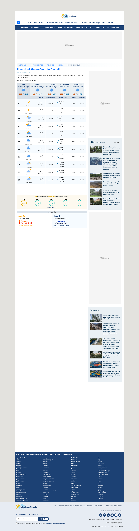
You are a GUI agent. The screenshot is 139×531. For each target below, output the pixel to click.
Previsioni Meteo (37, 65)
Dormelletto (46, 474)
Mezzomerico (74, 465)
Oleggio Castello (75, 492)
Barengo (18, 465)
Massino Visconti (75, 461)
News (35, 23)
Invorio (45, 494)
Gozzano (45, 489)
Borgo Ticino (19, 476)
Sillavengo (100, 476)
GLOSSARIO (118, 511)
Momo (72, 469)
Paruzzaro (73, 496)
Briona (18, 483)
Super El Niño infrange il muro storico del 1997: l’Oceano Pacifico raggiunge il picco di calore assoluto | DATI (112, 364)
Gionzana (73, 476)
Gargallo (45, 483)
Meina (72, 463)
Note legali (106, 519)
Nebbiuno (73, 470)
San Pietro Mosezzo (103, 474)
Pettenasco (73, 500)
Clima (61, 23)
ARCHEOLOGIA (108, 506)
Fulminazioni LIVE (97, 28)
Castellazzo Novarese (21, 498)
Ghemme (45, 487)
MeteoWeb (22, 65)
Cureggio (45, 470)
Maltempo (35, 28)
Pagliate (73, 481)
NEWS (55, 506)
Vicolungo (100, 496)
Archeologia (96, 23)
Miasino (73, 467)
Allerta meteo (49, 28)
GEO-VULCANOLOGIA (86, 506)
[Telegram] (112, 515)
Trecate (99, 489)
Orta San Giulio (75, 494)
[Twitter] (108, 515)
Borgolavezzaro (20, 478)
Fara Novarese (47, 476)
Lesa (44, 498)
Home (30, 23)
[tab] (23, 89)
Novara (60, 65)
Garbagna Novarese (48, 481)
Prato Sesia (100, 463)
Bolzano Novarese (21, 474)
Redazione (99, 519)
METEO (77, 506)
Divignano (46, 472)
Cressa (45, 469)
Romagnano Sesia (102, 467)
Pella (72, 498)
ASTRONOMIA (98, 506)
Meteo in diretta (52, 23)
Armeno (18, 461)
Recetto (100, 465)
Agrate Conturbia (20, 458)
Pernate (72, 483)
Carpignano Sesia (20, 489)
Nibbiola (73, 472)
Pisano (99, 458)
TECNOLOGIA (118, 506)
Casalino (18, 494)
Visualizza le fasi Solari (25, 225)
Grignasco (46, 492)
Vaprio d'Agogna (102, 491)
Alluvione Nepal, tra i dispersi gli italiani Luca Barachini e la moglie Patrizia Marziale (111, 175)
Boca (17, 470)
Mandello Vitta (74, 458)
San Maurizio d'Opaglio (104, 470)
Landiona (45, 496)
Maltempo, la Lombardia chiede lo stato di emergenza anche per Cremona (111, 192)
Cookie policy (118, 519)
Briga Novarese (20, 481)
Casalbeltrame (19, 491)
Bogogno (18, 472)
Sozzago (100, 481)
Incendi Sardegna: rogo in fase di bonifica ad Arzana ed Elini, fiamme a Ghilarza (111, 184)
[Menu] (18, 22)
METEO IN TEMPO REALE (66, 506)
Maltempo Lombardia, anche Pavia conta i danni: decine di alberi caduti (111, 317)
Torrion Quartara (75, 487)
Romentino (100, 469)
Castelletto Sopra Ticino (22, 500)
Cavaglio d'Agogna (48, 459)
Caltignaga (19, 485)
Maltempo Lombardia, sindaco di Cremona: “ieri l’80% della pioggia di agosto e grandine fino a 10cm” (111, 355)
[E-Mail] (119, 515)
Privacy (112, 519)
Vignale (73, 489)
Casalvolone (19, 496)
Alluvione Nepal (113, 28)
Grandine (24, 28)
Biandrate (18, 469)
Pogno (99, 459)
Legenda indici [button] (50, 207)
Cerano (45, 463)
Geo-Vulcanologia (71, 23)
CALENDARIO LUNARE (107, 511)
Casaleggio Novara (21, 492)
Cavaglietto (46, 458)
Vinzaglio (100, 498)
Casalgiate (73, 474)
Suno (99, 483)
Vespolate (100, 494)
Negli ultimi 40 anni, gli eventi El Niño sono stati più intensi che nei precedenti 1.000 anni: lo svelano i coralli (111, 374)
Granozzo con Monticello (49, 491)
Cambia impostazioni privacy (114, 523)
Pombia (100, 461)
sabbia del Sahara (65, 28)
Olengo (72, 480)
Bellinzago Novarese (21, 467)
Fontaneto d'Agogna (48, 478)
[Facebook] (100, 515)
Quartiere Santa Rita (76, 485)
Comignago (46, 467)
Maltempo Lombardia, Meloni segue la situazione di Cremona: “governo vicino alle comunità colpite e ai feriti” (111, 201)
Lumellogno (74, 478)
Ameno (18, 459)
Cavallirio (45, 461)
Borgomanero (19, 480)
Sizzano (100, 478)
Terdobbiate (101, 485)
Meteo (41, 23)
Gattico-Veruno (47, 485)
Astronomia (84, 23)
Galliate (45, 480)
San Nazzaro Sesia (102, 472)
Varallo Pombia (102, 492)
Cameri (18, 487)
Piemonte (50, 65)
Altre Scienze (106, 23)
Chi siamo (92, 519)
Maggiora (45, 500)
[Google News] (115, 515)
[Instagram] (104, 515)
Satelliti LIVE (81, 28)
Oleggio (73, 491)
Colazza (45, 465)
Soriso (99, 480)
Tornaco (100, 487)
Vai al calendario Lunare (61, 225)
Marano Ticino (74, 459)
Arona (18, 463)
